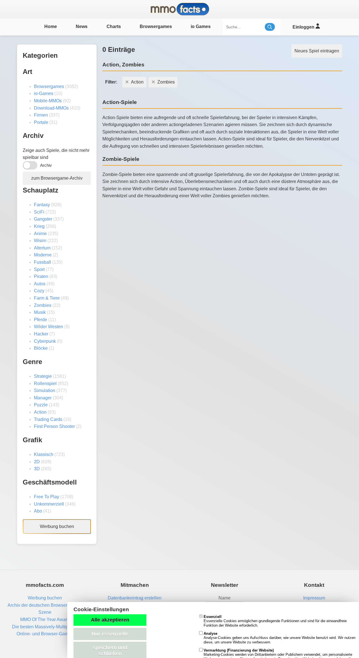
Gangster (43, 219)
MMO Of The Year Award (45, 619)
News (82, 26)
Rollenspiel (45, 383)
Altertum (42, 247)
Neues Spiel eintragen (316, 50)
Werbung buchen (57, 526)
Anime (40, 233)
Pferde (40, 319)
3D (37, 468)
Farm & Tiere (47, 298)
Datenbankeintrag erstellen (135, 598)
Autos (39, 283)
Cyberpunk (45, 341)
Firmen (41, 115)
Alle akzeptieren (110, 620)
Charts (114, 26)
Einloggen (304, 27)
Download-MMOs (51, 108)
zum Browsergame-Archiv (56, 178)
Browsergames (156, 26)
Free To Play (46, 496)
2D (37, 461)
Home (50, 26)
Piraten (41, 276)
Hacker (41, 334)
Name (224, 598)
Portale (41, 122)
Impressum (314, 598)
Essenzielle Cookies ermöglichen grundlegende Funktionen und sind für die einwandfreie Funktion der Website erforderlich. (275, 621)
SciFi (39, 212)
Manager (43, 397)
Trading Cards (48, 419)
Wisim (40, 240)
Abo (38, 511)
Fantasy (42, 204)
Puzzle (41, 404)
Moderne (43, 254)
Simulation (44, 390)
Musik (40, 312)
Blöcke (41, 348)
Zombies (42, 305)
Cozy (39, 290)
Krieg (39, 226)
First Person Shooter (54, 426)
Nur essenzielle (110, 634)
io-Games (43, 93)
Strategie (43, 376)
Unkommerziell (49, 504)
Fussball (42, 262)
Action (40, 412)
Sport (39, 269)
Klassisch (43, 454)
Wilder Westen (48, 326)
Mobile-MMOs (48, 100)
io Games (201, 26)
